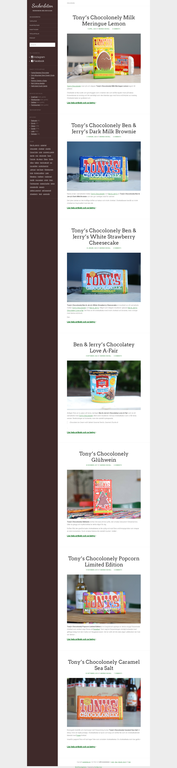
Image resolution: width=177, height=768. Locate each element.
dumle (32, 156)
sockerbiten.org (86, 762)
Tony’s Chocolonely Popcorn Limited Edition (104, 561)
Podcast (32, 38)
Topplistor (33, 21)
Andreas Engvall (104, 29)
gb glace (39, 159)
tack (40, 194)
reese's (41, 187)
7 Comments (118, 673)
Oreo (51, 180)
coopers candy (48, 152)
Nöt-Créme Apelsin (38, 83)
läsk (129, 762)
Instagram (39, 57)
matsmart (48, 177)
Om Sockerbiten (35, 17)
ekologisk (42, 156)
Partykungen (35, 105)
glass (116, 762)
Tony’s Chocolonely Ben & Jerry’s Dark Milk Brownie (103, 128)
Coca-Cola (34, 152)
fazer (49, 156)
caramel (43, 145)
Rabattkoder (34, 29)
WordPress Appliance (80, 767)
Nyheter (34, 134)
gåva (32, 163)
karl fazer (40, 170)
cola (40, 152)
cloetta (47, 149)
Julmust (33, 170)
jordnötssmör (43, 166)
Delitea (33, 102)
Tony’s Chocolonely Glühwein (104, 457)
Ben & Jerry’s (113, 194)
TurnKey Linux (98, 767)
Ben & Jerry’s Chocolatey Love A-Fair (104, 347)
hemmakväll (44, 163)
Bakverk (34, 121)
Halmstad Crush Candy (39, 86)
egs (37, 156)
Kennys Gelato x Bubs (39, 81)
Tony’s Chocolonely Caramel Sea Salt (104, 665)
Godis (33, 129)
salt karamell (46, 191)
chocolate (33, 149)
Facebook (38, 61)
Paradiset (96, 629)
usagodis (46, 194)
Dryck (33, 123)
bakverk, (120, 762)
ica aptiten (33, 166)
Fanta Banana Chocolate (40, 73)
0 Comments (116, 29)
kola (31, 173)
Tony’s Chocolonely (74, 86)
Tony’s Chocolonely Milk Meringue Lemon (104, 20)
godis (112, 762)
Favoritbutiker (34, 25)
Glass (33, 126)
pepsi (53, 184)
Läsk (33, 131)
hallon (37, 163)
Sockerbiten (42, 5)
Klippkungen (35, 100)
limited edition (39, 173)
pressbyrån (34, 187)
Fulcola (32, 159)
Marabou (33, 177)
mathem (41, 177)
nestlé (32, 180)
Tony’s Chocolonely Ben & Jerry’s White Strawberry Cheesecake (103, 236)
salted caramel (35, 191)
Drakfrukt (34, 97)
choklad (41, 149)
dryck (124, 762)
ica (51, 163)
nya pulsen (39, 180)
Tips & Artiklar (34, 34)
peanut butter (45, 184)
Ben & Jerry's (34, 145)
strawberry (34, 194)
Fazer (78, 735)
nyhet (46, 180)
